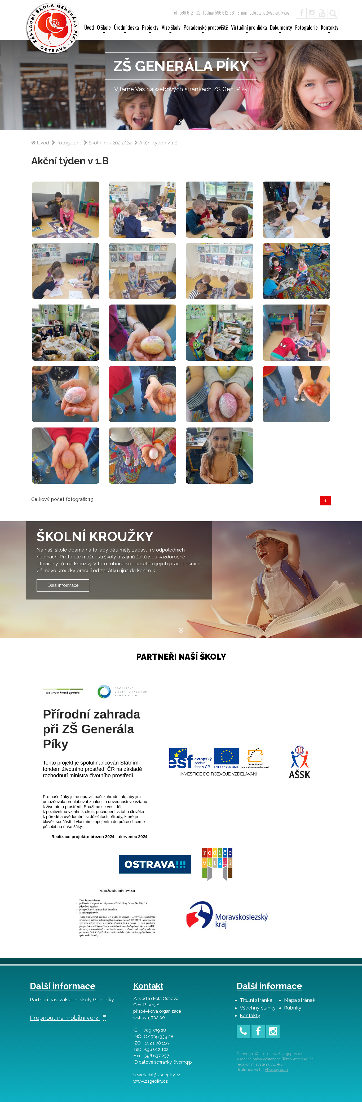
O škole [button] (104, 28)
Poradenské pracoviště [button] (206, 28)
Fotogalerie (306, 28)
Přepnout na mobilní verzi (65, 1017)
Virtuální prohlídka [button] (249, 28)
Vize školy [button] (171, 28)
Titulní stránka (256, 1000)
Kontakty (250, 1015)
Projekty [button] (150, 28)
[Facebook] (299, 12)
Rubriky (292, 1008)
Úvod (89, 28)
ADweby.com (276, 1070)
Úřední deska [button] (126, 28)
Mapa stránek (299, 1000)
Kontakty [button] (329, 28)
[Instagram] (312, 12)
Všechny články (258, 1008)
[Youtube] (322, 12)
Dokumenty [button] (281, 28)
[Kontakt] (243, 1032)
